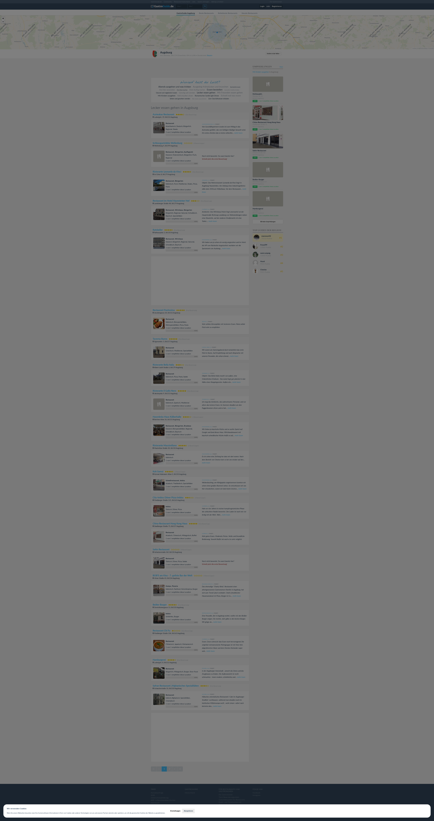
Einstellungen (175, 811)
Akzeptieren (188, 811)
